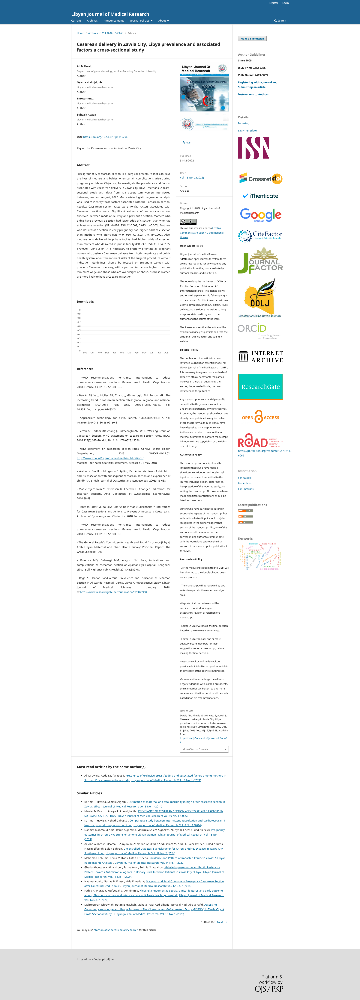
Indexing (243, 123)
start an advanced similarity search (116, 930)
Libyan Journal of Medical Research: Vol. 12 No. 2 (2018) (156, 886)
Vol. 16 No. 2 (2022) (112, 33)
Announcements (114, 20)
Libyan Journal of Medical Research (110, 14)
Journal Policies (140, 20)
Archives (92, 20)
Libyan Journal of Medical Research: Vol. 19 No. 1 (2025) (153, 816)
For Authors (244, 483)
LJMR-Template (247, 130)
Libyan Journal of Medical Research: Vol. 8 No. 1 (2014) (128, 806)
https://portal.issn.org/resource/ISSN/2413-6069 (265, 453)
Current (76, 20)
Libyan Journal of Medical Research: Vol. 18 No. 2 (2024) (140, 853)
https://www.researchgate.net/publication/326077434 (113, 592)
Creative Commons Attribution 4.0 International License (202, 232)
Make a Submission (252, 38)
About (162, 20)
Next (220, 922)
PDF (187, 142)
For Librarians (246, 489)
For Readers (244, 477)
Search (281, 20)
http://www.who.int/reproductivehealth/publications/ (110, 458)
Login (285, 2)
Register (273, 2)
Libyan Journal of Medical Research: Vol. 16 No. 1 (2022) (166, 780)
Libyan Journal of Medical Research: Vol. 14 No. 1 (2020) (149, 862)
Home (80, 33)
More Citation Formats (195, 749)
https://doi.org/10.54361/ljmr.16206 (105, 137)
